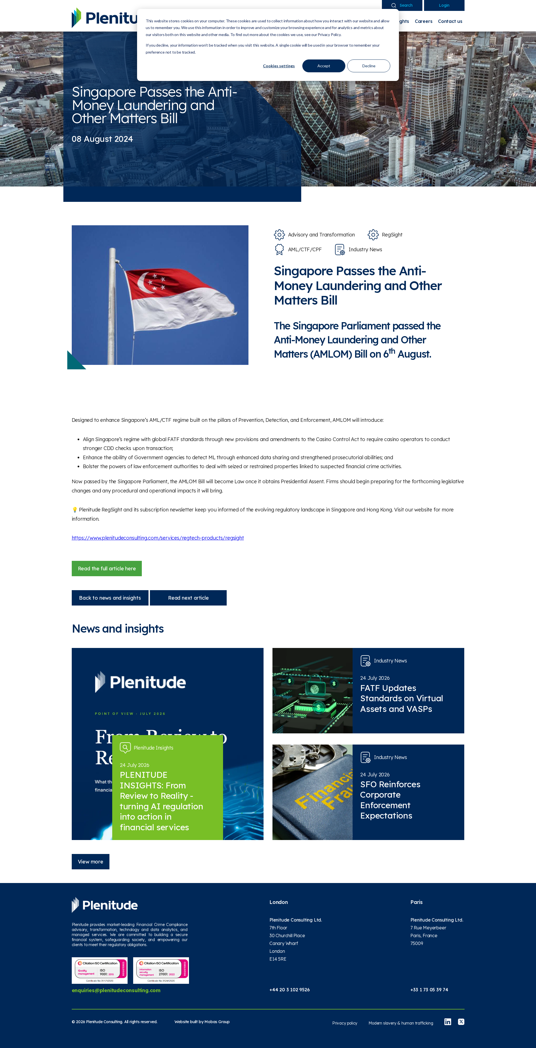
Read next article (188, 598)
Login (444, 5)
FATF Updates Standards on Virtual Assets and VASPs (401, 698)
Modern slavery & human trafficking (400, 1023)
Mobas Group (217, 1021)
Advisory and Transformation (321, 234)
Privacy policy (344, 1023)
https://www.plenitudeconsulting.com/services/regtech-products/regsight (158, 538)
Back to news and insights (110, 598)
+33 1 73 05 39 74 (429, 989)
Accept (323, 65)
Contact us (450, 21)
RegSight (392, 234)
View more (90, 861)
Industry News (365, 249)
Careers (423, 21)
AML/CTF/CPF (305, 249)
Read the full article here (107, 568)
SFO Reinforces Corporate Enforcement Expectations (390, 800)
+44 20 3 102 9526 (289, 989)
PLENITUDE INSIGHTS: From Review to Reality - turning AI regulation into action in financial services (161, 800)
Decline (368, 65)
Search (406, 5)
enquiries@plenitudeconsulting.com (116, 990)
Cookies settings (279, 65)
